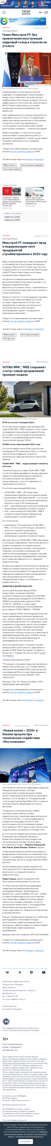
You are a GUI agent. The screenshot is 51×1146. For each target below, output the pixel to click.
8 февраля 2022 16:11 (41, 236)
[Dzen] (31, 972)
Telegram (39, 160)
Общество (6, 362)
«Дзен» (29, 160)
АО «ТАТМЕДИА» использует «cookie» (16, 1109)
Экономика (6, 27)
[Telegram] (19, 972)
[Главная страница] (26, 12)
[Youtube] (44, 972)
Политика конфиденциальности (14, 1120)
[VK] (7, 972)
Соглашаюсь (25, 1141)
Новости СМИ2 (12, 217)
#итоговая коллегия (12, 169)
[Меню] (46, 13)
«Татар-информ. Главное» (22, 152)
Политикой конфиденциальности (29, 1136)
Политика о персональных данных (15, 1100)
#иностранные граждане (32, 165)
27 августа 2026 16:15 (22, 726)
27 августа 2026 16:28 (23, 362)
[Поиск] (3, 12)
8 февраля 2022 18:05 (41, 28)
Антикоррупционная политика (14, 1105)
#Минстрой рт (10, 165)
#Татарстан (9, 339)
